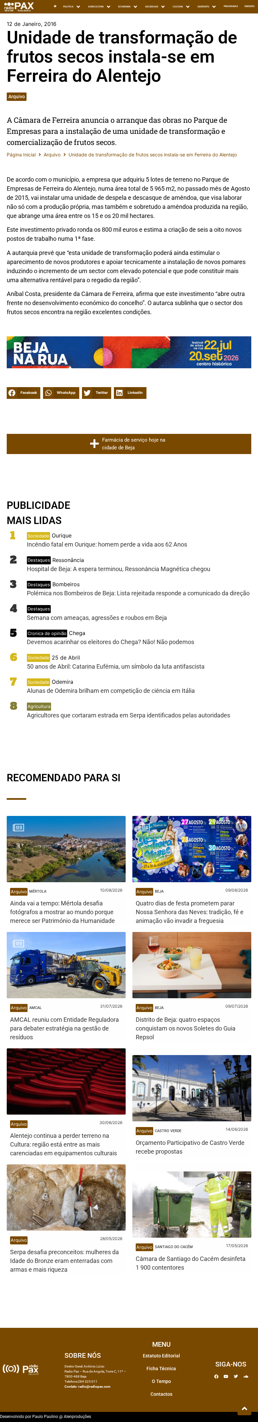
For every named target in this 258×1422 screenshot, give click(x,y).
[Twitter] (236, 1377)
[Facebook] (216, 1377)
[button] (23, 393)
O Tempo (161, 1381)
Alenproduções (77, 1416)
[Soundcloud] (246, 1377)
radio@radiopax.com (94, 1386)
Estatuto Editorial (161, 1355)
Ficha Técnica (161, 1368)
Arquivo (16, 96)
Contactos (161, 1394)
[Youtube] (226, 1377)
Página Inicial (21, 154)
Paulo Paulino (45, 1416)
